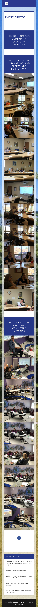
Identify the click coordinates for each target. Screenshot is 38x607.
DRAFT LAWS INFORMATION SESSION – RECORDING (18, 592)
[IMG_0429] (19, 378)
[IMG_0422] (19, 508)
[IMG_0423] (19, 486)
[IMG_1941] (19, 116)
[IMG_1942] (19, 94)
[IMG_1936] (19, 181)
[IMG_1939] (19, 138)
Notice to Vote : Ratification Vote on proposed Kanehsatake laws (19, 577)
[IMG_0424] (19, 465)
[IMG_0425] (19, 443)
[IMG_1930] (19, 289)
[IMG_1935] (19, 202)
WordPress (19, 604)
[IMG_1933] (19, 246)
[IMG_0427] (19, 400)
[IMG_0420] (19, 357)
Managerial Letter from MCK (16, 571)
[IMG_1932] (19, 267)
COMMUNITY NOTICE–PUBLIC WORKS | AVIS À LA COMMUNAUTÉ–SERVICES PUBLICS (19, 563)
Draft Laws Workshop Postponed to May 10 (18, 584)
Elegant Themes (18, 602)
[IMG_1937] (19, 159)
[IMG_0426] (19, 421)
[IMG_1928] (19, 310)
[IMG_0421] (19, 529)
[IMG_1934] (19, 224)
